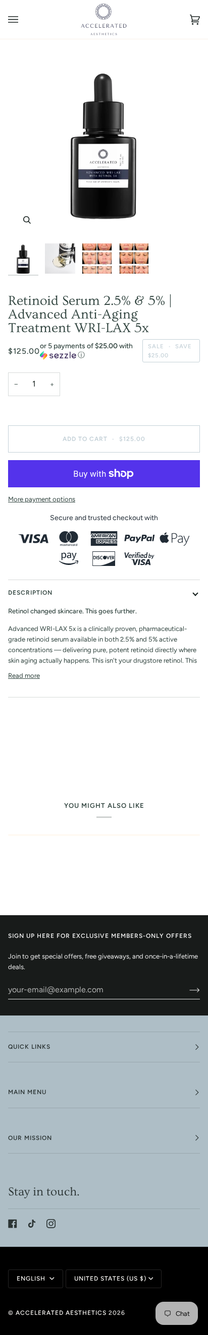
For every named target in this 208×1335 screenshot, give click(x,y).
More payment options (41, 499)
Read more (24, 675)
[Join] (186, 990)
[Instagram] (51, 1223)
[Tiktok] (31, 1223)
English (32, 1278)
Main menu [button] (27, 1092)
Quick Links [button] (29, 1046)
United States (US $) (110, 1278)
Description (30, 592)
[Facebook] (12, 1223)
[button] (88, 351)
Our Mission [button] (30, 1137)
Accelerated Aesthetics (61, 1312)
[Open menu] (23, 19)
